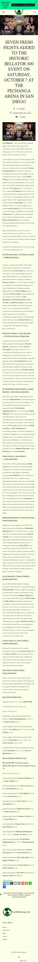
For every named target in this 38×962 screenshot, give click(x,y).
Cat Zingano (29, 892)
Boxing (4, 927)
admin (22, 108)
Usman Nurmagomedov (21, 895)
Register (4, 939)
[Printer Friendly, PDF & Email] (7, 880)
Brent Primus (17, 892)
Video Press (6, 930)
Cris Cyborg (13, 894)
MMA (23, 116)
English (24, 961)
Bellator (7, 892)
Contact (4, 936)
